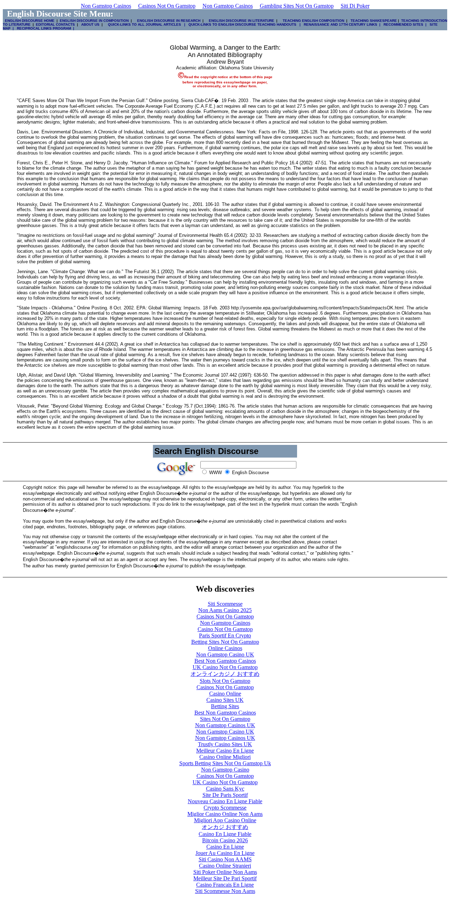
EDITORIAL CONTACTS (55, 24)
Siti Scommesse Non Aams (225, 891)
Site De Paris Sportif (225, 795)
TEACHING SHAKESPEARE (372, 21)
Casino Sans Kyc (225, 789)
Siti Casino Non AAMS (225, 859)
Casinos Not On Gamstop (166, 6)
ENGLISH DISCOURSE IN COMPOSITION (94, 21)
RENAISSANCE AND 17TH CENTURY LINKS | (341, 24)
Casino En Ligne (225, 847)
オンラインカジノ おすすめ (225, 674)
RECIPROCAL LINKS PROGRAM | (44, 28)
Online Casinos (225, 648)
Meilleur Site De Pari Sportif (225, 878)
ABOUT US (90, 24)
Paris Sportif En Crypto (225, 635)
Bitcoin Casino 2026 (225, 840)
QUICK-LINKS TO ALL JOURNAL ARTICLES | (146, 24)
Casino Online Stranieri (225, 866)
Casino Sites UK (225, 700)
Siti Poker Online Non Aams (225, 872)
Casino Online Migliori (225, 757)
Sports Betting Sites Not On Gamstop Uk (225, 763)
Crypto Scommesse (225, 808)
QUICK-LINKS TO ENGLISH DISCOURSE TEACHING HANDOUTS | (244, 24)
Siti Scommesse (225, 604)
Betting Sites (225, 706)
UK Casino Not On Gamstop (225, 667)
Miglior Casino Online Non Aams (225, 814)
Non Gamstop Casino (225, 770)
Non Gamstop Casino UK (225, 654)
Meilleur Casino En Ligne (225, 751)
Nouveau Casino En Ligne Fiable (225, 801)
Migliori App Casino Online (225, 820)
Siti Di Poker (355, 6)
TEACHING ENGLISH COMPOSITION (312, 21)
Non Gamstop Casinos (106, 6)
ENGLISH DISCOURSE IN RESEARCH (167, 21)
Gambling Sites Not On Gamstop (297, 6)
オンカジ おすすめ (225, 827)
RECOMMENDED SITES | (403, 24)
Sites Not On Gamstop (225, 719)
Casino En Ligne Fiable (225, 834)
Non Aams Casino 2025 (225, 610)
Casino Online (225, 694)
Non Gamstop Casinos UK (225, 725)
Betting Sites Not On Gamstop (225, 642)
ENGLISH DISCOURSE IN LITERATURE (239, 21)
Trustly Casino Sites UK (225, 744)
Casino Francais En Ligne (225, 885)
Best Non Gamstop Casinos (225, 661)
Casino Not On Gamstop (225, 629)
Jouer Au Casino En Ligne (225, 853)
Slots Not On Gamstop (225, 681)
